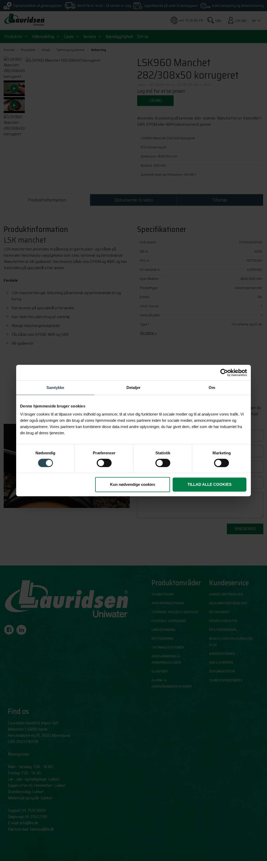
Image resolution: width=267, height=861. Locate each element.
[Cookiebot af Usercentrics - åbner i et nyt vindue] (224, 372)
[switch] (104, 463)
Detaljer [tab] (133, 387)
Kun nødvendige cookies (132, 484)
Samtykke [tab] (55, 387)
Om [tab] (212, 387)
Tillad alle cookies (209, 484)
